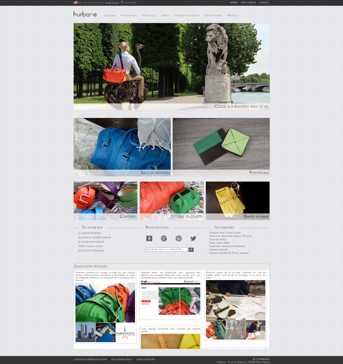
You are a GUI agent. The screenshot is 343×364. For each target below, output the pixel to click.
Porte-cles (149, 15)
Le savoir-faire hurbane (91, 241)
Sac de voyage (213, 15)
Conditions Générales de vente (90, 360)
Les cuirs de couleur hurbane (94, 237)
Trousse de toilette (187, 15)
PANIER (234, 2)
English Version (112, 3)
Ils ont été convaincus (91, 250)
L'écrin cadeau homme (90, 246)
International (130, 3)
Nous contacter (146, 360)
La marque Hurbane (89, 233)
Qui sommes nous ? (121, 360)
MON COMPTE (248, 2)
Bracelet (233, 15)
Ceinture (110, 15)
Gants (165, 15)
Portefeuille (129, 15)
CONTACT (264, 2)
